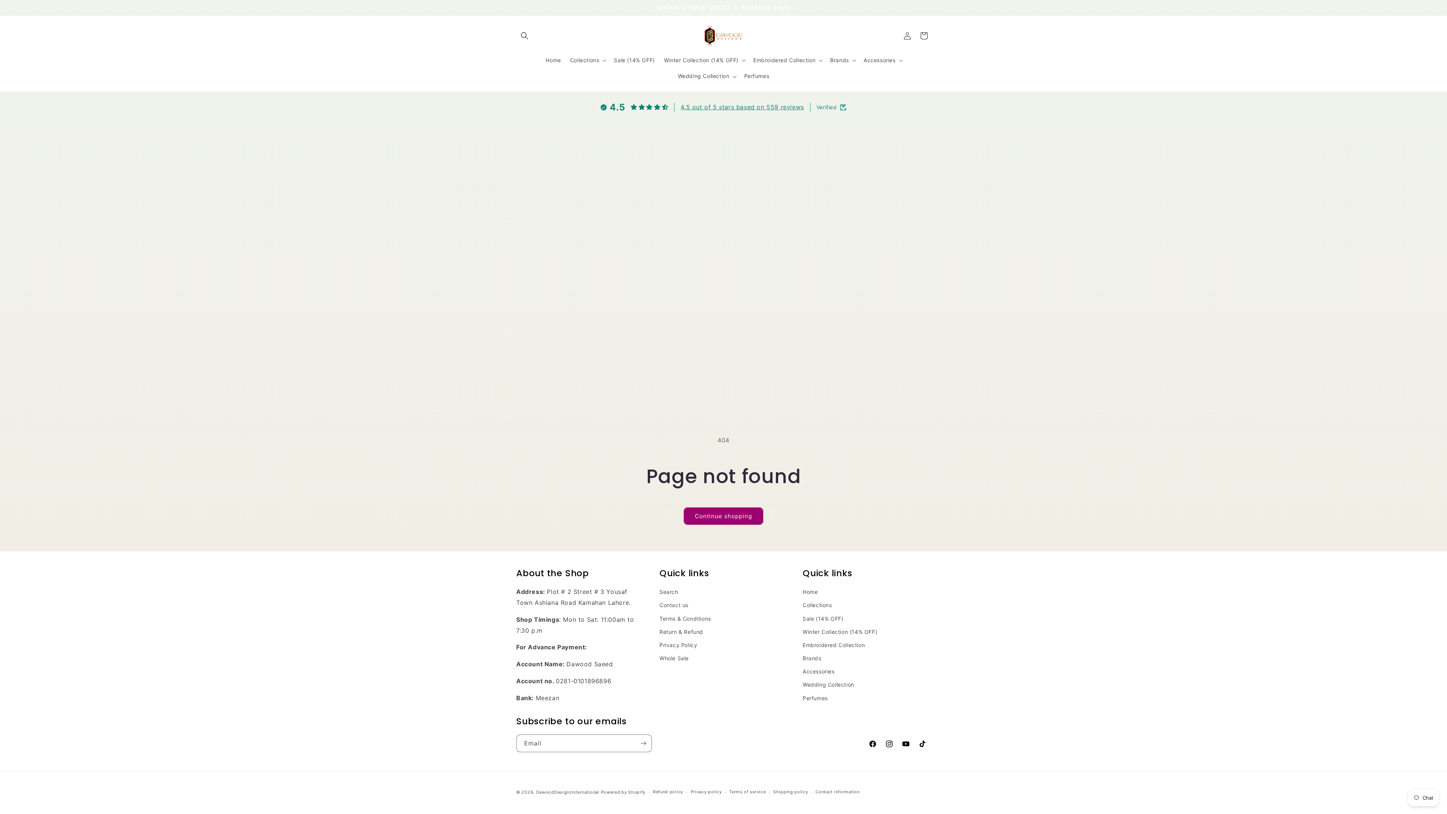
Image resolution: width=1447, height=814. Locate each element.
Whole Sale (674, 658)
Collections (817, 605)
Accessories (819, 671)
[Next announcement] (928, 7)
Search (668, 592)
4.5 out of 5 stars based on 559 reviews (742, 107)
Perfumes (815, 698)
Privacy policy (706, 791)
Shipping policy (790, 791)
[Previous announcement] (519, 7)
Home (810, 592)
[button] (524, 36)
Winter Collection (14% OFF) (840, 632)
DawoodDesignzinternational (568, 792)
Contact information (837, 791)
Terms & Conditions (685, 618)
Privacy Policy (678, 645)
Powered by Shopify (623, 792)
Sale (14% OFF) (823, 618)
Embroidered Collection (834, 645)
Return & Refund (681, 632)
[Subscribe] (643, 743)
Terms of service (747, 791)
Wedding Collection (828, 684)
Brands (812, 658)
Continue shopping (723, 516)
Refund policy (668, 791)
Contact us (673, 605)
